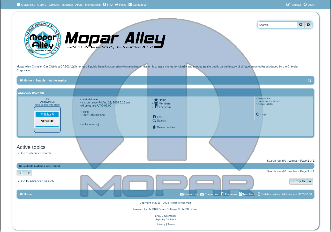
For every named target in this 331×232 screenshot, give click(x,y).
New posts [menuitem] (264, 98)
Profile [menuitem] (85, 111)
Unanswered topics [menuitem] (269, 101)
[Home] (100, 38)
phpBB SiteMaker (165, 215)
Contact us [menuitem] (211, 194)
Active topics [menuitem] (265, 103)
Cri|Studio (171, 219)
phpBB (152, 209)
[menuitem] (107, 5)
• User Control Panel (92, 114)
